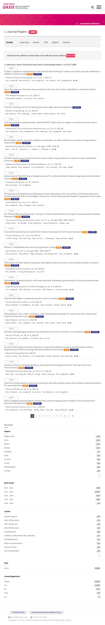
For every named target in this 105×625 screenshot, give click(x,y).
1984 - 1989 (8, 503)
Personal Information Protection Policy (46, 612)
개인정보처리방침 (18, 612)
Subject (55, 42)
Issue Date (24, 42)
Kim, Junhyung (23, 114)
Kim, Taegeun (24, 167)
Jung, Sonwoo (61, 238)
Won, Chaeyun (24, 290)
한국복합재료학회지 (11, 540)
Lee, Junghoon (37, 81)
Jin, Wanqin (21, 223)
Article (6, 568)
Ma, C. (7, 149)
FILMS (6, 456)
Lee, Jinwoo (50, 81)
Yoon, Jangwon (24, 323)
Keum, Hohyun (49, 114)
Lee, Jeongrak (11, 81)
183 (72, 416)
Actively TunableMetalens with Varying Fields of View (36, 247)
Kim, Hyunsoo (11, 338)
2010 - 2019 (8, 492)
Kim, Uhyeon (10, 114)
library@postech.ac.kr (19, 617)
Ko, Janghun (23, 338)
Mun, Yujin (9, 374)
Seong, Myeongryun (13, 98)
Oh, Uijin (35, 305)
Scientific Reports (10, 517)
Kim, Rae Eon (24, 81)
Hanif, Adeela (10, 323)
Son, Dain (34, 338)
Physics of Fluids (10, 547)
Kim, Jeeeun (38, 98)
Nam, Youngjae (25, 205)
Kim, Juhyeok (37, 323)
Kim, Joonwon (38, 205)
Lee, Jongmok (11, 290)
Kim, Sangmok (11, 205)
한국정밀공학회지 (10, 532)
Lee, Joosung (51, 167)
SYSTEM (7, 471)
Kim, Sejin (63, 167)
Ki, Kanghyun (25, 305)
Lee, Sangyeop (11, 132)
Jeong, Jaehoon (52, 356)
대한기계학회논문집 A (11, 520)
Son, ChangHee (55, 132)
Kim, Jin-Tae (37, 238)
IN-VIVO (7, 463)
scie (5, 585)
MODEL (6, 444)
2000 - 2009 (8, 496)
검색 (92, 7)
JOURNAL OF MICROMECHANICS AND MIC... (20, 536)
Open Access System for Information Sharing (16, 7)
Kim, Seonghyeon (64, 81)
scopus (6, 581)
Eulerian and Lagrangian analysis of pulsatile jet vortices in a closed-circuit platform (51, 332)
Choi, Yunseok (46, 305)
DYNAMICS (8, 452)
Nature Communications (13, 543)
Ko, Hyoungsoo (37, 167)
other (6, 593)
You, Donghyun (25, 185)
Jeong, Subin (36, 114)
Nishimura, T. (25, 149)
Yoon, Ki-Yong (11, 356)
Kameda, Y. (45, 149)
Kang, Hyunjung (36, 254)
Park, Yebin (61, 323)
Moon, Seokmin (11, 305)
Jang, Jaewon (11, 167)
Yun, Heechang (26, 410)
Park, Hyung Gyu (35, 223)
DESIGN (7, 448)
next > (99, 475)
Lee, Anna (28, 98)
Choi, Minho (23, 254)
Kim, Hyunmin (24, 356)
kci (5, 589)
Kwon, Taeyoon (48, 374)
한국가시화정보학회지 (11, 551)
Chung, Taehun (60, 305)
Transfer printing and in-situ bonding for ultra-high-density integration (42, 107)
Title (45, 42)
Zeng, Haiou (10, 223)
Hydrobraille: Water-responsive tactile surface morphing (38, 298)
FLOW (6, 440)
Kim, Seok (61, 114)
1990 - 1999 (8, 499)
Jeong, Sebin (39, 410)
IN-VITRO (7, 459)
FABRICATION (9, 436)
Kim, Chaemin (10, 272)
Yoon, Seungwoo (65, 254)
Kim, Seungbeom (27, 132)
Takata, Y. (36, 149)
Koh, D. (15, 149)
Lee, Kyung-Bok (37, 356)
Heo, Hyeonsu (11, 254)
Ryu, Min (49, 410)
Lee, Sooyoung (61, 290)
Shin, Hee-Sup (24, 238)
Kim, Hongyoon (11, 410)
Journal (66, 42)
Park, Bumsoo (47, 290)
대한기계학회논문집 (11, 524)
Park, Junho (50, 323)
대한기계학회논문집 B (11, 528)
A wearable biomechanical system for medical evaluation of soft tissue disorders (49, 232)
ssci (5, 597)
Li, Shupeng (49, 238)
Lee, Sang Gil (20, 374)
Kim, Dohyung (66, 356)
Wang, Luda (64, 223)
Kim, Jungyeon (62, 374)
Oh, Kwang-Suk (50, 254)
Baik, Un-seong (34, 374)
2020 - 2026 (8, 488)
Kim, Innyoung (11, 185)
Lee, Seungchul (61, 392)
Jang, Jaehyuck (61, 410)
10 (65, 416)
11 (69, 416)
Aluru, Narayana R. (50, 223)
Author (36, 42)
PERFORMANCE (10, 467)
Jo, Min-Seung (11, 238)
